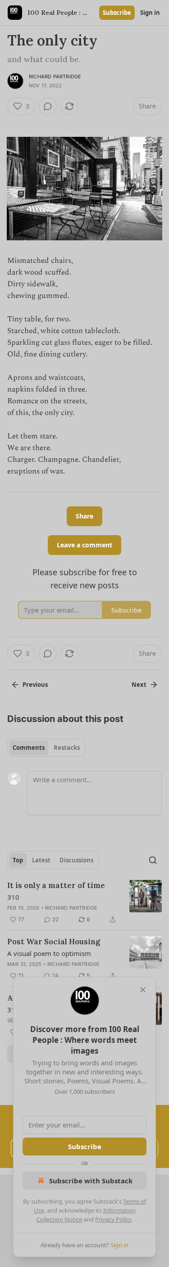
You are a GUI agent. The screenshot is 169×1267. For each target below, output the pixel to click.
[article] (84, 902)
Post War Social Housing (53, 942)
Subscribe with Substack (90, 1180)
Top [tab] (18, 860)
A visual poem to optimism (49, 953)
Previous (35, 685)
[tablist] (46, 748)
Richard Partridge (55, 76)
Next (139, 685)
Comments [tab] (29, 748)
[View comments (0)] (48, 106)
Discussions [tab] (76, 860)
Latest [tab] (41, 860)
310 (13, 897)
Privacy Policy (113, 1219)
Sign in (150, 13)
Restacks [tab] (67, 748)
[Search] (153, 860)
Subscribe (117, 13)
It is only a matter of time (56, 885)
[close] (143, 990)
